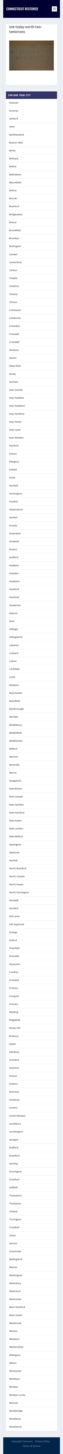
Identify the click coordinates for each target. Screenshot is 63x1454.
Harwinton (15, 605)
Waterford (15, 1291)
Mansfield (14, 700)
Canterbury (15, 262)
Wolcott (13, 1402)
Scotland (14, 1059)
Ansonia (13, 110)
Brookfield (15, 230)
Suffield (13, 1187)
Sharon (13, 1075)
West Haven (15, 1315)
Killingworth (16, 637)
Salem (12, 1043)
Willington (15, 1355)
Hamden (14, 573)
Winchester (15, 1370)
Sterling (13, 1163)
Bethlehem (15, 174)
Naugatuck (15, 780)
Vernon (13, 1243)
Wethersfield (16, 1346)
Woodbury (15, 1418)
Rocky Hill (14, 1027)
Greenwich (15, 533)
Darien (12, 357)
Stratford (14, 1179)
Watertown (15, 1299)
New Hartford (16, 812)
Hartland (14, 597)
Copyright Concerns (22, 1441)
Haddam (14, 565)
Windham (14, 1378)
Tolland (13, 1211)
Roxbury (14, 1036)
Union (12, 1235)
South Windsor (17, 1115)
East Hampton (17, 405)
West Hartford (17, 1307)
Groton (13, 549)
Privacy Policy (42, 1441)
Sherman (14, 1091)
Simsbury (14, 1099)
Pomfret (13, 972)
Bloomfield (15, 182)
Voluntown (15, 1251)
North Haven (16, 884)
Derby (12, 373)
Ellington (14, 461)
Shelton (13, 1083)
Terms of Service (31, 1446)
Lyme (12, 676)
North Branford (17, 868)
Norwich (13, 908)
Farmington (15, 493)
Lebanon (14, 645)
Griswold (14, 541)
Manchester (15, 692)
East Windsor (16, 437)
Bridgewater (16, 214)
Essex (12, 477)
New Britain (15, 788)
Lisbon (13, 661)
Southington (16, 1131)
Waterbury (15, 1283)
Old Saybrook (16, 924)
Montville (14, 764)
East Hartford (16, 413)
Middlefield (15, 732)
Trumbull (14, 1227)
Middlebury (15, 724)
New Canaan (16, 796)
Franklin (13, 501)
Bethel (12, 166)
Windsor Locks (17, 1394)
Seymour (14, 1067)
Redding (13, 1012)
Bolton (13, 190)
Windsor (13, 1386)
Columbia (14, 325)
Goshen (13, 517)
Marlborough (16, 708)
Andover (13, 102)
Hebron (13, 613)
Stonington (15, 1171)
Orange (13, 932)
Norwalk (13, 900)
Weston (13, 1331)
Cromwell (14, 342)
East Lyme (15, 429)
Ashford (13, 118)
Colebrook (15, 318)
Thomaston (15, 1195)
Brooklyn (14, 238)
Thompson (15, 1203)
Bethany (13, 158)
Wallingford (15, 1259)
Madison (14, 685)
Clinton (13, 302)
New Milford (16, 836)
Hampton (14, 581)
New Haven (15, 820)
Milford (13, 748)
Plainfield (14, 948)
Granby (13, 525)
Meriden (13, 716)
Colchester (15, 310)
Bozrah (13, 198)
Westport (14, 1339)
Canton (13, 270)
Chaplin (13, 278)
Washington (15, 1275)
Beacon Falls (16, 142)
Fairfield (13, 485)
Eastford (14, 445)
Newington (15, 844)
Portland (14, 980)
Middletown (15, 740)
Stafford (13, 1147)
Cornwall (14, 334)
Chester (13, 294)
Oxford (13, 940)
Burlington (15, 246)
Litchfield (14, 669)
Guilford (13, 557)
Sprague (13, 1139)
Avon (12, 126)
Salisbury (14, 1051)
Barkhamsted (16, 134)
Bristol (12, 222)
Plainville (14, 956)
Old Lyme (14, 916)
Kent (11, 621)
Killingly (13, 629)
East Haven (15, 421)
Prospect (14, 996)
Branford (14, 206)
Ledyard (13, 653)
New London (16, 828)
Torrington (15, 1219)
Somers (13, 1107)
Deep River (15, 365)
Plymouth (14, 964)
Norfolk (13, 860)
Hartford (14, 589)
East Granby (16, 389)
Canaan (13, 254)
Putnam (13, 1004)
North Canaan (17, 876)
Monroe (13, 756)
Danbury (14, 349)
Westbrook (15, 1323)
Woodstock (15, 1426)
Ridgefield (14, 1019)
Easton (13, 453)
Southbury (15, 1123)
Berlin (12, 150)
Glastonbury (16, 509)
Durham (13, 381)
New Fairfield (16, 804)
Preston (13, 988)
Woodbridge (16, 1410)
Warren (13, 1267)
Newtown (14, 852)
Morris (12, 772)
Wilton (12, 1363)
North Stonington (19, 892)
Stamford (14, 1155)
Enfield (13, 469)
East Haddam (16, 397)
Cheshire (14, 286)
